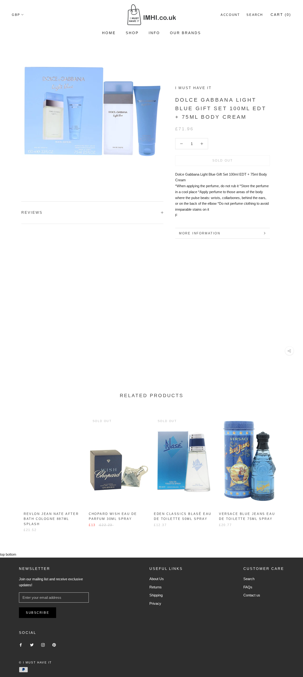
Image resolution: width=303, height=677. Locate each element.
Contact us (251, 595)
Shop (132, 33)
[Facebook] (20, 645)
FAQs (247, 587)
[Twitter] (32, 645)
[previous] (14, 469)
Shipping (156, 595)
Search (254, 15)
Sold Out (222, 160)
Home (109, 33)
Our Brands (185, 33)
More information (199, 233)
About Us (156, 579)
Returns (155, 587)
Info (154, 33)
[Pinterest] (54, 645)
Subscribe (37, 612)
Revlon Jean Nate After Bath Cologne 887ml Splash (51, 519)
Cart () (281, 15)
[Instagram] (43, 645)
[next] (288, 469)
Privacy (155, 603)
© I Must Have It (35, 662)
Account (230, 15)
